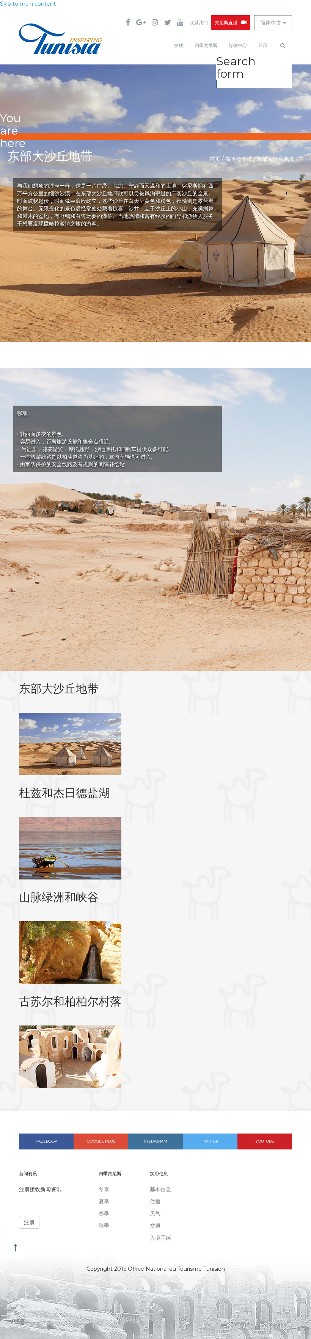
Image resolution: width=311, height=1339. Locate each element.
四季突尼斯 (206, 45)
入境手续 (160, 1237)
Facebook (46, 1141)
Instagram (155, 1141)
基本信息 (160, 1189)
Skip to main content (28, 3)
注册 (29, 1222)
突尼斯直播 (226, 22)
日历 (262, 45)
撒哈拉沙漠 (238, 158)
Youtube (264, 1141)
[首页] (60, 39)
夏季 (104, 1201)
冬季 (104, 1189)
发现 (178, 45)
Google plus (101, 1141)
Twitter (210, 1141)
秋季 (104, 1225)
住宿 (155, 1201)
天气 (155, 1213)
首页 (215, 158)
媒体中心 (238, 45)
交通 (155, 1225)
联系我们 (199, 22)
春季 (104, 1213)
